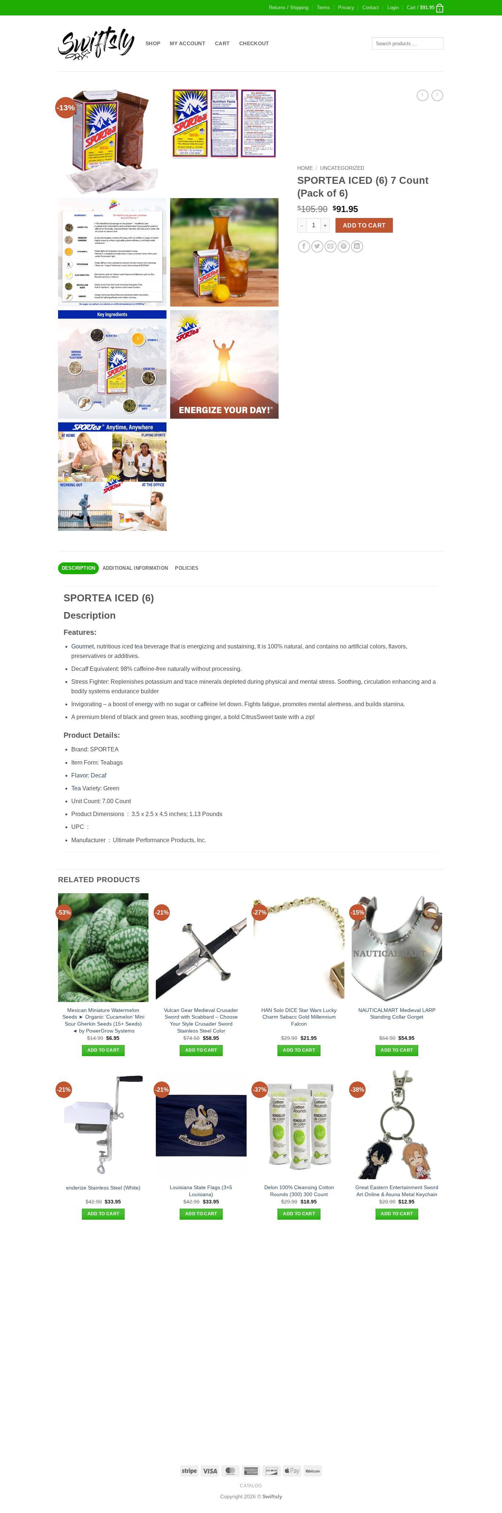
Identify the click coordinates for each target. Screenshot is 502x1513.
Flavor (79, 775)
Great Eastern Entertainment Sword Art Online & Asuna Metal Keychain (396, 1190)
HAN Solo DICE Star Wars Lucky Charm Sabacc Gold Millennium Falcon (299, 1017)
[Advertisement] (251, 1285)
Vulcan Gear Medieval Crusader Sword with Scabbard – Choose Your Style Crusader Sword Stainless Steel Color (201, 1020)
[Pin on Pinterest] (344, 246)
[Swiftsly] (96, 43)
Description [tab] (79, 568)
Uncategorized (342, 168)
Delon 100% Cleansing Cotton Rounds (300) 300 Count (299, 1190)
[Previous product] (437, 95)
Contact (370, 7)
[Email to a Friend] (330, 246)
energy (144, 704)
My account (187, 43)
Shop (153, 43)
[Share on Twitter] (317, 246)
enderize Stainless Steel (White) (103, 1188)
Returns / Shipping (288, 7)
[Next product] (422, 95)
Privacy (346, 7)
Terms (323, 7)
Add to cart (364, 225)
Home (305, 168)
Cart (222, 43)
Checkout (254, 43)
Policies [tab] (186, 568)
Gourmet (82, 646)
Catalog (251, 1485)
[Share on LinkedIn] (357, 246)
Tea (76, 788)
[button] (393, 7)
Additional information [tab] (135, 568)
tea (139, 646)
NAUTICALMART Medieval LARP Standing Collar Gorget (396, 1013)
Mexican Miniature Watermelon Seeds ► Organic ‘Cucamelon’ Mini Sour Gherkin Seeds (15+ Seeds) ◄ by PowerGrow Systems (103, 1020)
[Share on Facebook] (304, 246)
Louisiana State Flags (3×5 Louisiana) (201, 1190)
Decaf (98, 775)
